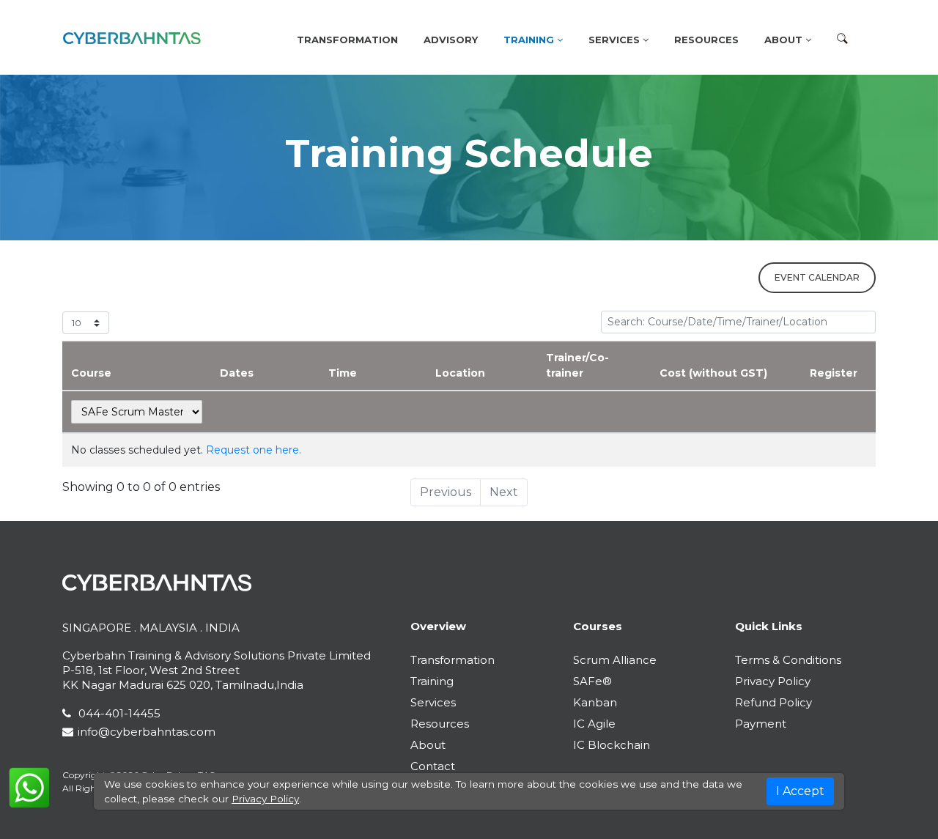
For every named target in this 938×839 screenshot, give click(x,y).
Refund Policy (773, 702)
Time (342, 373)
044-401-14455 (117, 713)
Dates (237, 373)
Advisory (451, 39)
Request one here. (253, 450)
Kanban (595, 702)
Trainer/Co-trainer (577, 365)
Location (460, 373)
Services (433, 702)
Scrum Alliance (615, 660)
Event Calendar (817, 277)
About (784, 39)
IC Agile (594, 724)
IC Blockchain (611, 745)
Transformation (347, 39)
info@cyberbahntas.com (146, 732)
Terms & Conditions (788, 660)
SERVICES (615, 39)
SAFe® (592, 681)
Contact (432, 766)
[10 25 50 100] (85, 322)
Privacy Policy (772, 681)
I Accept (800, 791)
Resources (706, 39)
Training (530, 39)
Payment (760, 724)
